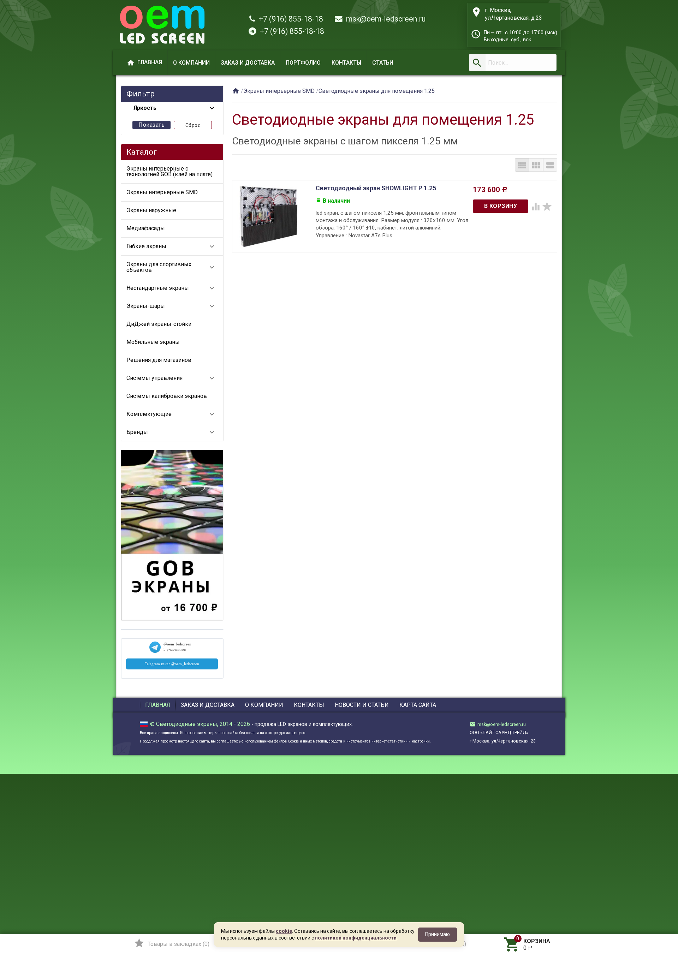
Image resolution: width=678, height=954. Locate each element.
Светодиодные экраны (186, 724)
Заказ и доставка (207, 705)
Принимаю (437, 934)
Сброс (193, 125)
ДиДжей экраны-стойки (158, 324)
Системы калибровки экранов (166, 396)
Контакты (309, 705)
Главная (157, 705)
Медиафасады (145, 228)
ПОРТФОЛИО (303, 62)
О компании (264, 705)
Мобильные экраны (153, 342)
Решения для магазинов (158, 360)
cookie (284, 931)
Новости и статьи (362, 705)
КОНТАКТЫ (346, 62)
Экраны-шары (171, 306)
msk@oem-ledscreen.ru (384, 18)
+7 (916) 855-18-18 (289, 18)
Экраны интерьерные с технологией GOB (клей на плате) (169, 171)
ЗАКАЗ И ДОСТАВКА (248, 62)
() (171, 943)
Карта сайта (417, 705)
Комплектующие (171, 414)
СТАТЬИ (382, 62)
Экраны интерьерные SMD (162, 192)
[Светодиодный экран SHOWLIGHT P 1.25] (268, 216)
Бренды (171, 432)
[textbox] (513, 62)
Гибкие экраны (171, 246)
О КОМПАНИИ (191, 62)
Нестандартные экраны (171, 288)
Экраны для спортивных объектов (171, 267)
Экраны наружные (151, 210)
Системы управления (171, 378)
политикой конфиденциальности (356, 938)
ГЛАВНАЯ (144, 63)
